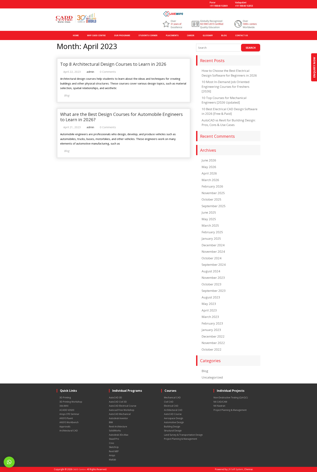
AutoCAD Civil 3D (118, 401)
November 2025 (213, 193)
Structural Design (173, 430)
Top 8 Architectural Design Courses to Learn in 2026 (113, 64)
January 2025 (211, 238)
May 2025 (209, 219)
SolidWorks (115, 430)
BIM (111, 422)
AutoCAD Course (173, 414)
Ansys (112, 455)
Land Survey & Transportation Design (183, 434)
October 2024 (211, 258)
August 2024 (211, 271)
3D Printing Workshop (70, 401)
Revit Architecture (118, 426)
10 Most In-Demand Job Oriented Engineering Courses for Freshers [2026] (225, 86)
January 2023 (211, 330)
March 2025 (210, 225)
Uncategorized (212, 377)
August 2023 (211, 297)
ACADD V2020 (66, 410)
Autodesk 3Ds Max (118, 434)
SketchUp (114, 447)
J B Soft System (235, 469)
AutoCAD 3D (115, 397)
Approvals (64, 426)
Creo (111, 443)
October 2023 (211, 284)
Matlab (112, 459)
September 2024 (214, 264)
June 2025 (209, 212)
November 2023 (213, 277)
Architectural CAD (68, 430)
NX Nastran (219, 405)
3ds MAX (63, 405)
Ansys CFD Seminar (69, 414)
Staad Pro (114, 438)
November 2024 (213, 251)
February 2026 (212, 186)
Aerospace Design (173, 418)
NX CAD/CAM (220, 401)
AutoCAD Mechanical (120, 414)
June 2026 (209, 160)
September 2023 (214, 291)
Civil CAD (168, 401)
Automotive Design (174, 422)
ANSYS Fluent (66, 418)
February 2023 (212, 323)
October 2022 (211, 349)
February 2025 (212, 232)
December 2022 (213, 336)
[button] (9, 462)
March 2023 (210, 317)
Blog (205, 371)
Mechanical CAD (172, 397)
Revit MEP (114, 451)
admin (90, 71)
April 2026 (209, 173)
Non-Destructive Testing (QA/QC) (231, 397)
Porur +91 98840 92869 (219, 4)
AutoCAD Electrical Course (122, 405)
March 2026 (210, 180)
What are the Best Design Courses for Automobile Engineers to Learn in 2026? (121, 116)
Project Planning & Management (180, 438)
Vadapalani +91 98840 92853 (244, 4)
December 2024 (213, 245)
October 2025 (211, 199)
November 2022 (213, 343)
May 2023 (209, 304)
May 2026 (209, 167)
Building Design (172, 426)
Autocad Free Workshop (121, 410)
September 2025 (214, 206)
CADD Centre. (79, 469)
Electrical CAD (171, 405)
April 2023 (209, 310)
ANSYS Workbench (69, 422)
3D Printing (65, 397)
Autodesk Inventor (118, 418)
